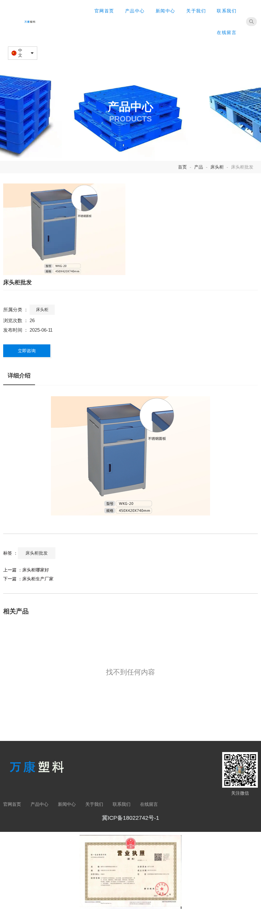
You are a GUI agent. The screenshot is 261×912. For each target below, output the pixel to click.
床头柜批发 (36, 553)
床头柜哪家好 (35, 569)
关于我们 (196, 10)
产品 (198, 166)
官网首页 (104, 10)
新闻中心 (165, 10)
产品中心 (135, 10)
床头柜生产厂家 (37, 578)
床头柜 (217, 166)
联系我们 (226, 10)
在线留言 (226, 32)
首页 (183, 166)
